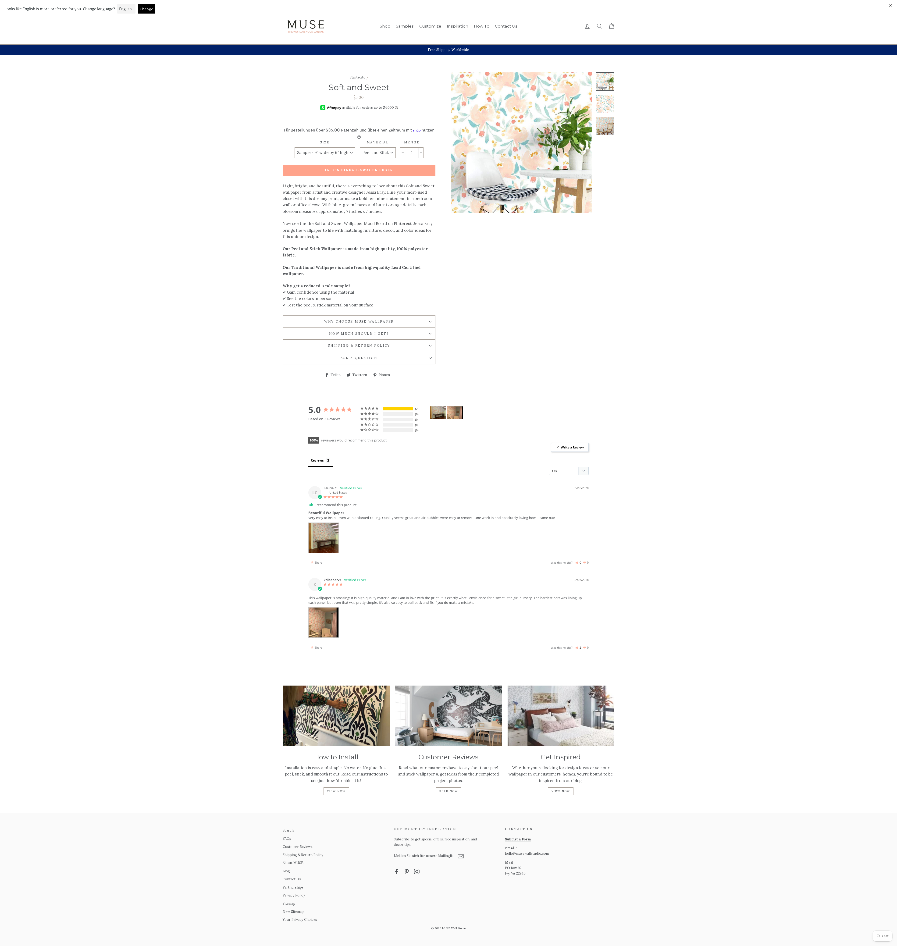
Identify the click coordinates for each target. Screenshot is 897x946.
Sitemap (289, 903)
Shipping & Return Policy (359, 345)
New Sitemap (293, 911)
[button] (578, 563)
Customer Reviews (298, 846)
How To (481, 26)
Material (378, 142)
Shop (385, 26)
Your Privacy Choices (300, 919)
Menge (412, 142)
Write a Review (572, 447)
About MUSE (293, 863)
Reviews (317, 460)
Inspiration (457, 26)
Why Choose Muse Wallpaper (359, 321)
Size (325, 142)
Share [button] (318, 563)
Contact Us (506, 26)
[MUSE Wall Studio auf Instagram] (417, 871)
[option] (448, 49)
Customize (430, 26)
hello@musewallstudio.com (527, 853)
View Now (336, 791)
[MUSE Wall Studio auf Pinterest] (406, 871)
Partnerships (293, 887)
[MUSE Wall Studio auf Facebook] (396, 871)
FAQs (287, 838)
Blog (286, 871)
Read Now (448, 791)
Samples (405, 26)
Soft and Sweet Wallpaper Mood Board (351, 223)
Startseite (357, 77)
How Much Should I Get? (359, 333)
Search (288, 830)
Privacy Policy (294, 895)
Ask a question (359, 358)
